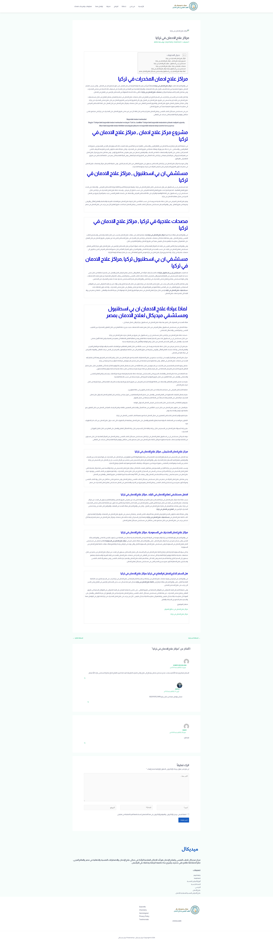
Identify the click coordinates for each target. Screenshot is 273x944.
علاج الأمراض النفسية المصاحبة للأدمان (188, 893)
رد (84, 678)
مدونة (108, 6)
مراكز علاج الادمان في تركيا (179, 614)
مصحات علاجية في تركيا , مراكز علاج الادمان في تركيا (171, 66)
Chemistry (143, 910)
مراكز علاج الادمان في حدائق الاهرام (176, 609)
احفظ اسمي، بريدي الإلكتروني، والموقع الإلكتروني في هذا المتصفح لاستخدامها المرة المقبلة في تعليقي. (151, 814)
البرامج (116, 6)
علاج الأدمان (196, 890)
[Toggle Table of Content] (183, 55)
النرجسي (197, 887)
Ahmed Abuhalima (180, 665)
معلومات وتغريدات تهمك (83, 6)
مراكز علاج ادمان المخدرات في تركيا (176, 58)
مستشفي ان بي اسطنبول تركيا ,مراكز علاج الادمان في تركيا (168, 69)
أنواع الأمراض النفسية (193, 881)
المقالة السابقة (194, 638)
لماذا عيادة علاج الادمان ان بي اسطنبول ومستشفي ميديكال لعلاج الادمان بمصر (162, 71)
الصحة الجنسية (195, 884)
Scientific (142, 907)
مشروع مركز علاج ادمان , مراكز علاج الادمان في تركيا (170, 61)
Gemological (143, 913)
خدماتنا (124, 6)
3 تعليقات (185, 42)
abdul (177, 689)
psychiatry (169, 42)
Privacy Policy (144, 916)
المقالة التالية (78, 638)
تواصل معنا (99, 6)
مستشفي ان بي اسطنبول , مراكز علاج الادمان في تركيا (170, 63)
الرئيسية (141, 6)
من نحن (132, 6)
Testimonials (144, 919)
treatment (177, 42)
